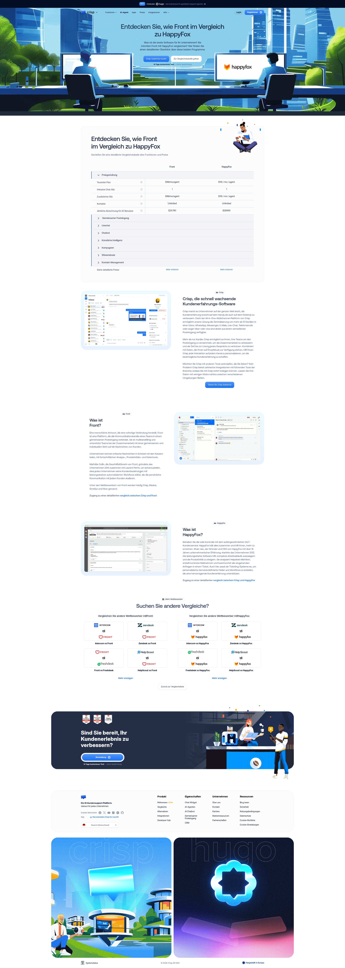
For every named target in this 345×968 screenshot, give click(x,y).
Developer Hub (164, 820)
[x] (104, 812)
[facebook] (100, 812)
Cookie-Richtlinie (247, 820)
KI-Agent (124, 12)
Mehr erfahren (172, 269)
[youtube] (109, 812)
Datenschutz (245, 816)
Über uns (216, 802)
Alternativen (162, 811)
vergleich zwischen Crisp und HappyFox (234, 580)
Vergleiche (162, 807)
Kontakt (216, 807)
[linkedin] (118, 812)
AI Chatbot (190, 811)
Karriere (215, 811)
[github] (122, 812)
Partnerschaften (219, 820)
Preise (142, 12)
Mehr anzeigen (125, 678)
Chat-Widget (191, 802)
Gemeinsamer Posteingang (191, 817)
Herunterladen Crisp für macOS (105, 817)
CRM (187, 823)
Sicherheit (244, 807)
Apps (134, 12)
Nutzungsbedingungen (250, 811)
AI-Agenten (190, 807)
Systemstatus (92, 963)
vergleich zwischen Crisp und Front (138, 495)
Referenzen (164, 802)
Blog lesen (244, 802)
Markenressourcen (220, 816)
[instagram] (113, 812)
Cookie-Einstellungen (249, 825)
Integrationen (154, 12)
